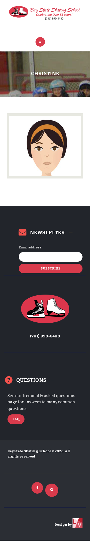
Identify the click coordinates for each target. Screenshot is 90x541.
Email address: (30, 247)
